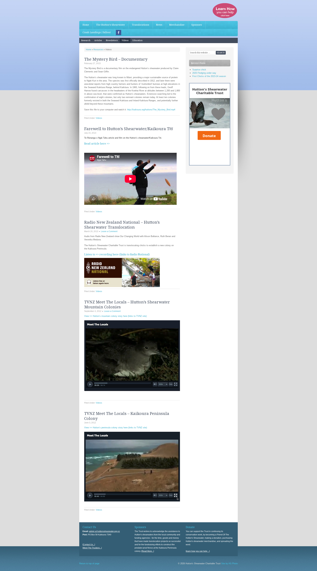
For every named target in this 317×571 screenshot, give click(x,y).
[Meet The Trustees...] (92, 548)
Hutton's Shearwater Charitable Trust (104, 10)
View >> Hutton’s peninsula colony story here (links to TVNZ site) (115, 427)
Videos (125, 40)
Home (86, 24)
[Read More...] (147, 551)
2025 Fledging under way (204, 73)
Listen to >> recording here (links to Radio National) (117, 254)
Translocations (140, 24)
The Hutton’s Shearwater (110, 24)
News (159, 24)
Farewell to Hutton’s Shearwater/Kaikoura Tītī (128, 129)
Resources (98, 49)
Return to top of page (89, 563)
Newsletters (112, 40)
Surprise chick (199, 69)
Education (137, 40)
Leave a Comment (109, 231)
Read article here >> (97, 143)
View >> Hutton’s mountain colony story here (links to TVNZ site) (115, 316)
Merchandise (176, 24)
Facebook (118, 32)
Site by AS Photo (229, 563)
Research (85, 40)
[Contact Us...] (89, 544)
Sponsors (196, 24)
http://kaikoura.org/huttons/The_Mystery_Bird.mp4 (151, 109)
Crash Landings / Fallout (97, 32)
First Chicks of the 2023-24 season (209, 76)
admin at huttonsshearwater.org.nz (104, 531)
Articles (98, 40)
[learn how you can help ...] (198, 551)
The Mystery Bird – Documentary (115, 59)
